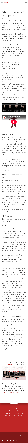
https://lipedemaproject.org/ (13, 392)
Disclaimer (21, 415)
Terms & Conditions (8, 415)
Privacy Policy (16, 415)
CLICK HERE (7, 364)
